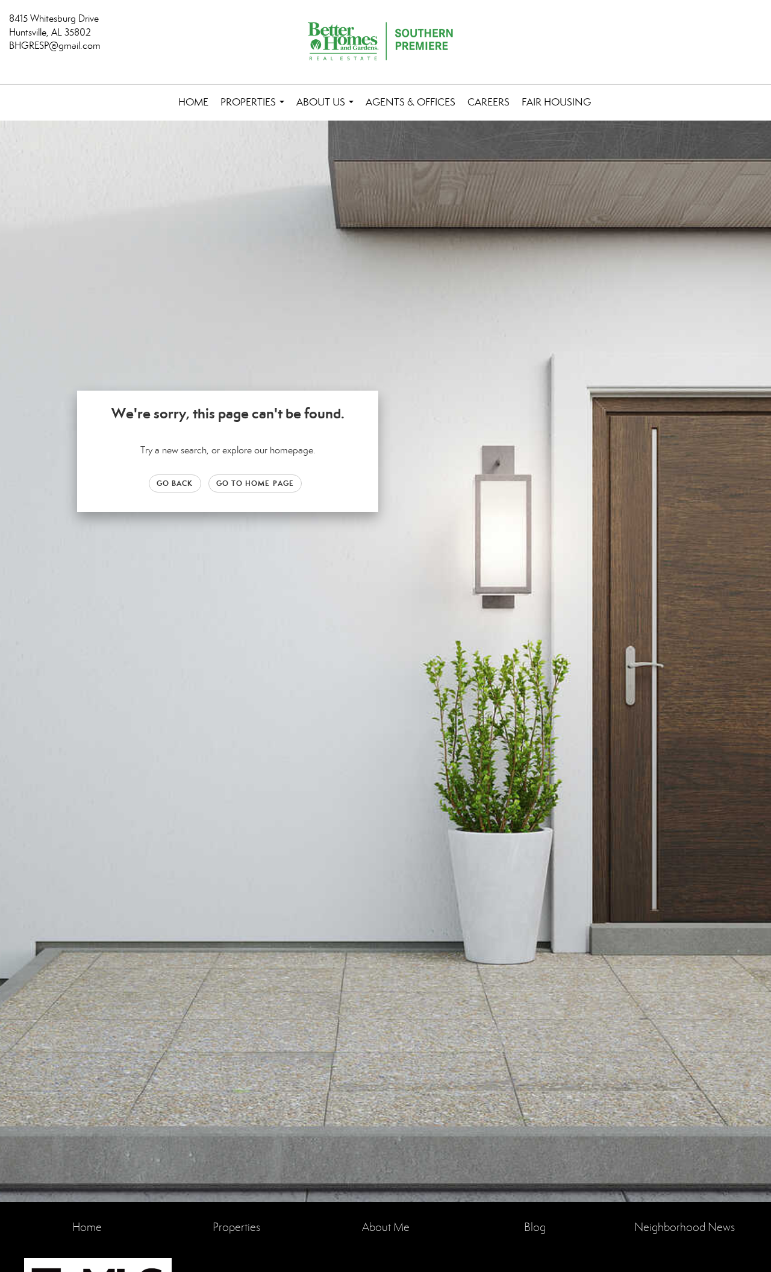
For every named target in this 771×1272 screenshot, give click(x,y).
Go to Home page (255, 483)
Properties (254, 108)
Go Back (175, 483)
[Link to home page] (385, 42)
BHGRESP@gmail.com (55, 45)
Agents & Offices (410, 102)
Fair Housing (556, 102)
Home (193, 102)
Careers (488, 102)
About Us (327, 108)
